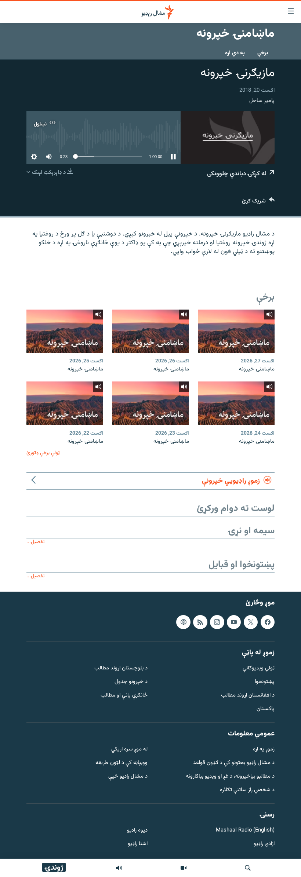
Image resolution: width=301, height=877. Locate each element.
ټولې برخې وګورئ (43, 452)
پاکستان (266, 709)
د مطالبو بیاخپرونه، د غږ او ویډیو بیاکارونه (230, 777)
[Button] (258, 203)
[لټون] (248, 868)
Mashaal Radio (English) (245, 831)
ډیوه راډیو (137, 831)
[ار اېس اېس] (200, 622)
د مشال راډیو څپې (128, 777)
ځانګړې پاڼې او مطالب (124, 695)
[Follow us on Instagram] (217, 622)
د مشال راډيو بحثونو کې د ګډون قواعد (234, 763)
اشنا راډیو (138, 844)
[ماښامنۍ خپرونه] (236, 331)
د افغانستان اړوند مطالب (248, 695)
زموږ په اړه (264, 750)
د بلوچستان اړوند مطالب (121, 669)
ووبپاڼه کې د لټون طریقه (121, 763)
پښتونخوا (265, 682)
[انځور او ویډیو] (184, 868)
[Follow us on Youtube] (234, 622)
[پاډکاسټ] (183, 622)
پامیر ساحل (262, 100)
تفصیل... (35, 541)
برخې (262, 53)
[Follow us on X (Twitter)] (251, 622)
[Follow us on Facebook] (268, 622)
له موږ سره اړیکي (129, 750)
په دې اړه (235, 53)
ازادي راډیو (264, 844)
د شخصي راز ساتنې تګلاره (247, 790)
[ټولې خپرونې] (119, 868)
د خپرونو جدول (131, 682)
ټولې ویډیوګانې (259, 669)
